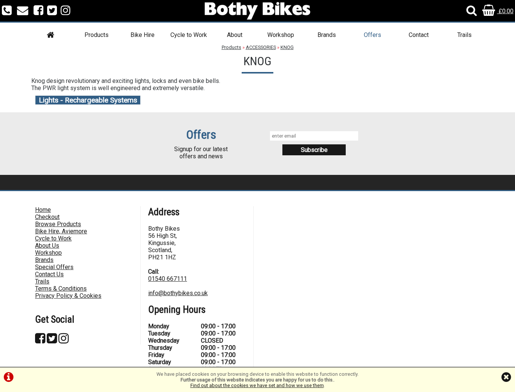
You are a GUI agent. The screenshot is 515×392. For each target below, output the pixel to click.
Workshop (280, 34)
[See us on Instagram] (65, 11)
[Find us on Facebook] (38, 11)
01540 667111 (167, 278)
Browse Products (58, 224)
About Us (47, 245)
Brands (326, 34)
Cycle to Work (188, 34)
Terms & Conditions (61, 288)
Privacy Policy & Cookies (68, 295)
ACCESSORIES (261, 47)
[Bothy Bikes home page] (257, 11)
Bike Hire (142, 34)
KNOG (287, 47)
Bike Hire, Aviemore (61, 231)
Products (96, 34)
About (234, 34)
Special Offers (54, 267)
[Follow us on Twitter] (52, 11)
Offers (372, 34)
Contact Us (49, 274)
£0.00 (505, 11)
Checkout (47, 216)
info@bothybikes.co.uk (178, 293)
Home (43, 209)
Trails (464, 34)
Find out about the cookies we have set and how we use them (257, 385)
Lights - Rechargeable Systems (88, 100)
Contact (419, 34)
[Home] (51, 36)
